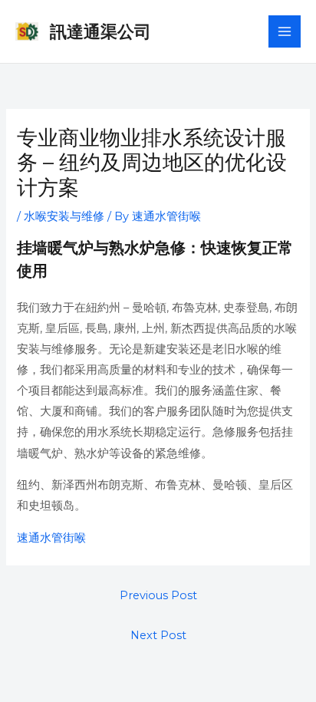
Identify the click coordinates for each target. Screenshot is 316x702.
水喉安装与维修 (64, 216)
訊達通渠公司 (100, 31)
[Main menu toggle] (284, 31)
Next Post (158, 635)
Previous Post (158, 595)
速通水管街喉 (51, 538)
